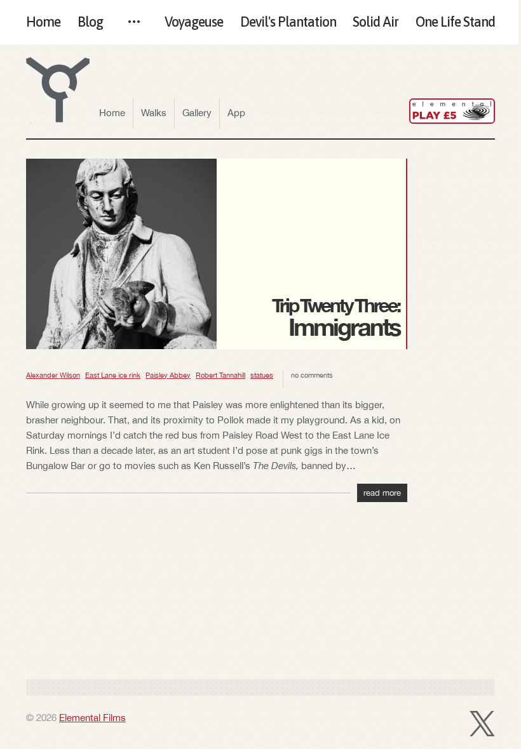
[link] (452, 111)
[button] (58, 90)
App (236, 112)
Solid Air (375, 22)
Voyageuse (194, 22)
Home (43, 22)
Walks (153, 112)
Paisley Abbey (168, 375)
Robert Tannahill (220, 375)
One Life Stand (455, 22)
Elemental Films (92, 717)
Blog (90, 22)
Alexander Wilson (53, 375)
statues (261, 375)
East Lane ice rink (112, 375)
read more (382, 493)
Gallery (197, 112)
